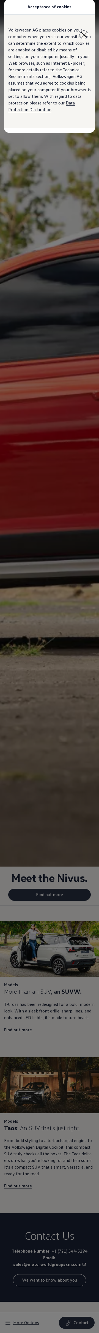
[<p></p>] (83, 34)
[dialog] (49, 666)
